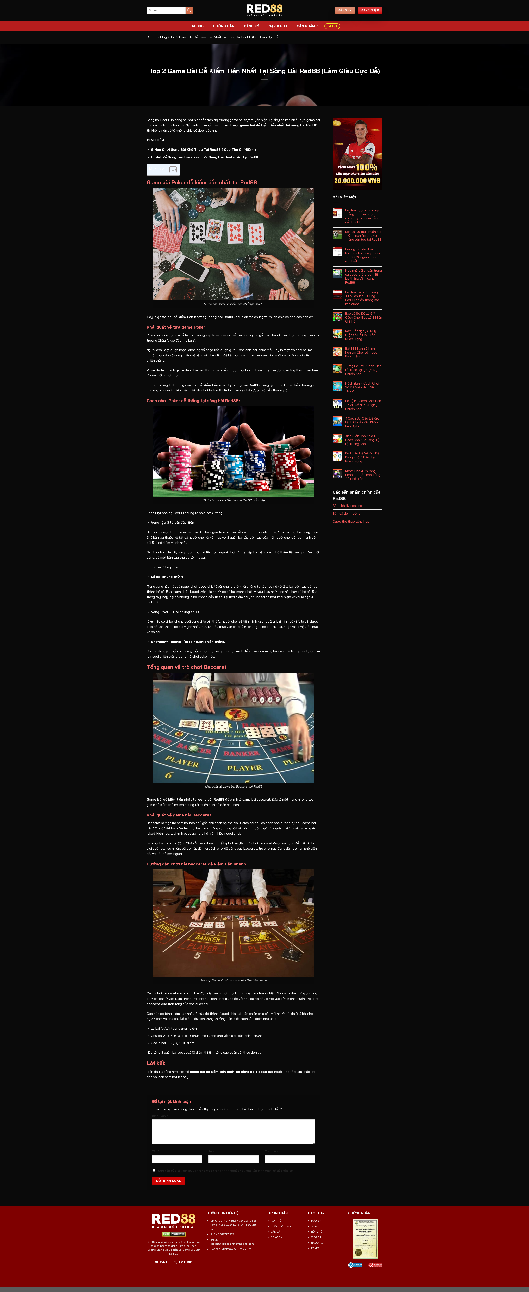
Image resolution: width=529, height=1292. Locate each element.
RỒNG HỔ (316, 1231)
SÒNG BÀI (277, 1237)
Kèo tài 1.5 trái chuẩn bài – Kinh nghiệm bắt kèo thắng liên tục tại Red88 (363, 235)
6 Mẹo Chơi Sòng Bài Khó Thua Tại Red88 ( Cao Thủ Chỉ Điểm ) (203, 149)
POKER (315, 1248)
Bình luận (160, 1116)
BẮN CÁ (275, 1231)
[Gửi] (189, 10)
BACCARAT (317, 1242)
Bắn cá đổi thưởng (346, 513)
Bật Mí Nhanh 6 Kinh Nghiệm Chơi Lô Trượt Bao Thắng (361, 352)
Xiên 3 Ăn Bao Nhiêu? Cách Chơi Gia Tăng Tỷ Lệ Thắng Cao (362, 440)
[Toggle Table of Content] (171, 169)
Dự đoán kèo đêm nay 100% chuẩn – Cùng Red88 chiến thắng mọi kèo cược (362, 298)
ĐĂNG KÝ (251, 26)
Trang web (272, 1151)
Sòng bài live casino (347, 505)
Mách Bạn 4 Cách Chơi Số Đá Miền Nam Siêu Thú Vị (362, 387)
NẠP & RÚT (278, 26)
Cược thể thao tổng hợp (351, 521)
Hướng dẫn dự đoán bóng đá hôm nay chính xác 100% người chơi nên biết (362, 255)
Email (213, 1151)
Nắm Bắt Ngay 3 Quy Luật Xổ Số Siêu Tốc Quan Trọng (360, 335)
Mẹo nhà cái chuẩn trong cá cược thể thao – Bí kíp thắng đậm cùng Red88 (363, 276)
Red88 (152, 37)
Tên (155, 1151)
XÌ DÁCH (316, 1237)
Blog (332, 26)
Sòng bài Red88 (158, 120)
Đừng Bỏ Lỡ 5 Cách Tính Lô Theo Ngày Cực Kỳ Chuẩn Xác (363, 370)
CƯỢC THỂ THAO (281, 1226)
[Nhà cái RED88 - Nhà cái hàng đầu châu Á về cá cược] (264, 10)
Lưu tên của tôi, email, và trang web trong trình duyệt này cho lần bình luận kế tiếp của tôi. (226, 1170)
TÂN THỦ (276, 1220)
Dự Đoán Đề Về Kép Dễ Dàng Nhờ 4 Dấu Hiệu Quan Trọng (362, 457)
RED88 (198, 26)
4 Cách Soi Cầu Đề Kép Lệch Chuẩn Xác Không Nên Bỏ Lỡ (362, 422)
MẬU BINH (317, 1220)
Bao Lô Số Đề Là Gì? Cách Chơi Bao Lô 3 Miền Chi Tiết (363, 317)
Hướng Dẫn (223, 26)
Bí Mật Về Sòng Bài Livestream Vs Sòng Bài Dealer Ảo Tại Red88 (205, 157)
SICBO (315, 1226)
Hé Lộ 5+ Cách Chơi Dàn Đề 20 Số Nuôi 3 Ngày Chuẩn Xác (363, 405)
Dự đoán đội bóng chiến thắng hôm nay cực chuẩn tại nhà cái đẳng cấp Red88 (362, 216)
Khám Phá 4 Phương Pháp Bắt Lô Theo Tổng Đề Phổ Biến (362, 475)
